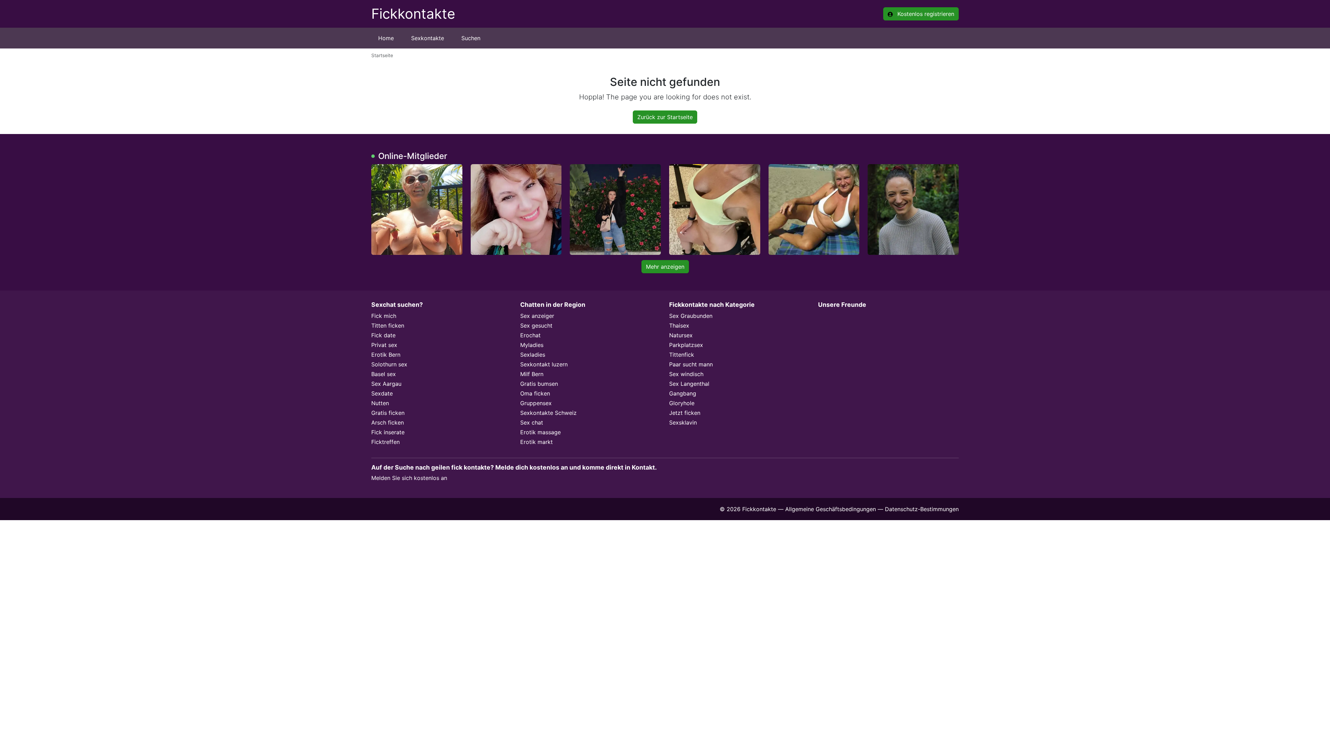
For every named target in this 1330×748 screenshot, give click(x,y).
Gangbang (682, 393)
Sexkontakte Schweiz (548, 412)
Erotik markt (536, 441)
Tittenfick (681, 354)
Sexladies (532, 354)
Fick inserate (388, 432)
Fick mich (383, 315)
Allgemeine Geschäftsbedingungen (830, 509)
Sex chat (531, 422)
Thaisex (679, 325)
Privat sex (384, 344)
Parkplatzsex (686, 344)
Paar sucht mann (691, 364)
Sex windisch (686, 374)
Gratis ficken (388, 412)
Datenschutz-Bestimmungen (922, 509)
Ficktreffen (385, 441)
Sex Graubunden (690, 315)
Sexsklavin (683, 422)
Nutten (380, 403)
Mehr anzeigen (665, 266)
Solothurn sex (389, 364)
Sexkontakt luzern (544, 364)
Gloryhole (681, 403)
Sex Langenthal (689, 383)
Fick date (383, 335)
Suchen (470, 38)
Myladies (531, 344)
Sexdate (382, 393)
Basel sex (383, 374)
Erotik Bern (385, 354)
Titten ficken (387, 325)
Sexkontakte (427, 38)
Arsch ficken (387, 422)
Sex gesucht (536, 325)
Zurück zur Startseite (665, 117)
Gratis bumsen (539, 383)
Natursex (681, 335)
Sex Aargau (386, 383)
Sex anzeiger (537, 315)
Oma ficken (535, 393)
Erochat (530, 335)
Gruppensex (536, 403)
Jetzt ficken (684, 412)
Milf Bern (531, 374)
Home (386, 38)
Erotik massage (540, 432)
